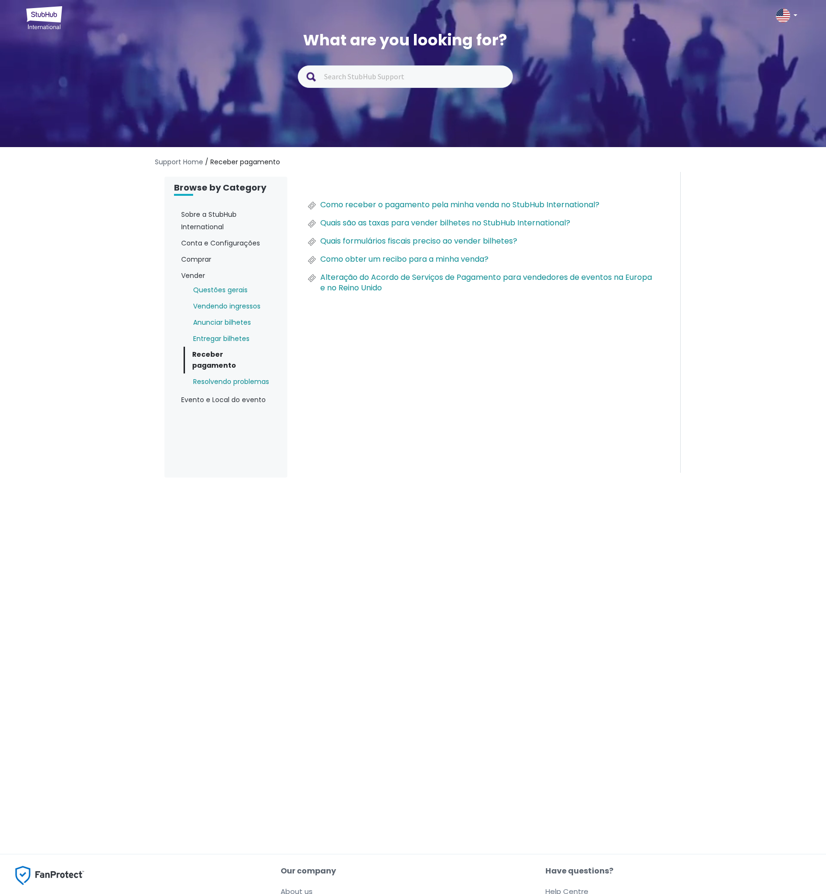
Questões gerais (220, 290)
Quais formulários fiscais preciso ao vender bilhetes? (418, 241)
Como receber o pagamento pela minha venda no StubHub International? (459, 205)
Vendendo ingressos (227, 306)
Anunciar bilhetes (222, 322)
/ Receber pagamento (242, 162)
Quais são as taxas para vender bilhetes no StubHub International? (445, 223)
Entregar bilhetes (221, 338)
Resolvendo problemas (231, 381)
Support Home (180, 162)
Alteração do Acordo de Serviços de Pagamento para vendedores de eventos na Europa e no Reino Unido (486, 282)
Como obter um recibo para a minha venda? (404, 259)
